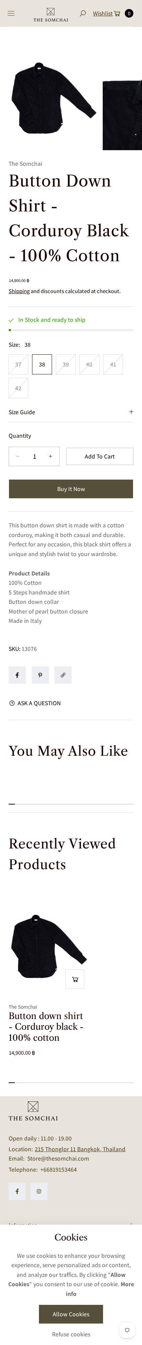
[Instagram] (39, 1191)
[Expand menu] (11, 13)
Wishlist (103, 13)
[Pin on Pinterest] (40, 675)
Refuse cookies (71, 1334)
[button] (82, 13)
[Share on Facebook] (17, 675)
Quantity (20, 435)
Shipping (19, 291)
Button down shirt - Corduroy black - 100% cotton (46, 1027)
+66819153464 (58, 1169)
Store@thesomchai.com (57, 1158)
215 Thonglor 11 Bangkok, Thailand (80, 1149)
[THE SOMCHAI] (50, 13)
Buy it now (71, 489)
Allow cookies (71, 1314)
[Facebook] (17, 1191)
